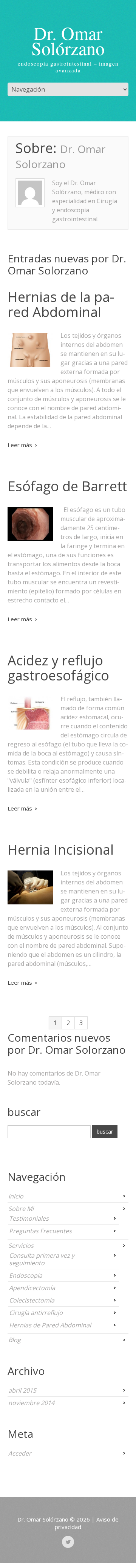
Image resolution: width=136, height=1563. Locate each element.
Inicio (15, 1196)
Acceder (19, 1453)
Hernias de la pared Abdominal (61, 304)
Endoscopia (25, 1275)
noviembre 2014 (31, 1403)
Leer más (20, 445)
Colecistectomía (31, 1300)
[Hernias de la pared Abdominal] (30, 350)
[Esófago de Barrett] (30, 524)
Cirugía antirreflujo (36, 1313)
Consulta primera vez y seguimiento (41, 1259)
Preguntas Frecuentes (40, 1231)
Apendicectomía (32, 1288)
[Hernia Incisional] (30, 887)
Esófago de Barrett (67, 486)
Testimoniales (29, 1218)
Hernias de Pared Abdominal (50, 1325)
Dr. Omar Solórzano (68, 40)
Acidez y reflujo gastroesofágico (58, 668)
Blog (14, 1340)
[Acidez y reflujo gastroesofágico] (30, 713)
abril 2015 (22, 1390)
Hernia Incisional (61, 849)
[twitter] (68, 1542)
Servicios (21, 1245)
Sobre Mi (21, 1208)
